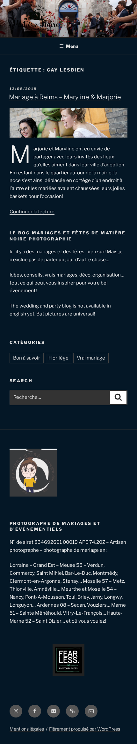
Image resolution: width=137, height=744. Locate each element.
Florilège (58, 358)
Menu (72, 46)
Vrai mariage (91, 358)
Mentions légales (27, 729)
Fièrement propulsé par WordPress (84, 729)
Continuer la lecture (32, 212)
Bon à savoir (26, 358)
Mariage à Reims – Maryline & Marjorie (65, 97)
